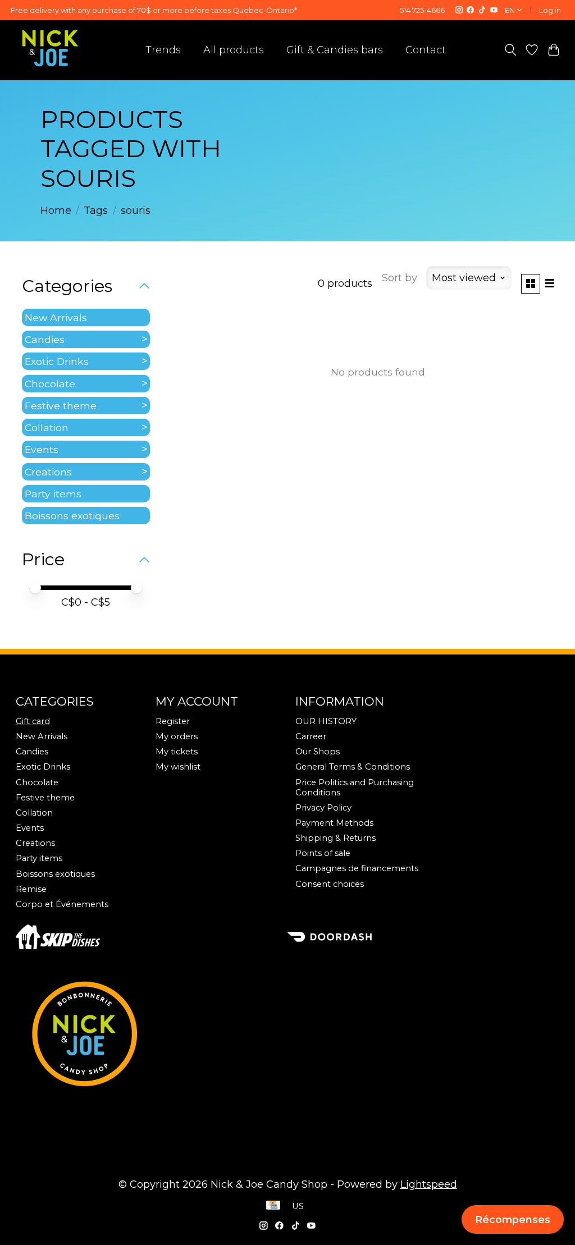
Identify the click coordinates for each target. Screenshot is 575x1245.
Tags (96, 210)
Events (41, 449)
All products (233, 50)
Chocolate (50, 384)
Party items (53, 494)
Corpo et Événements (62, 904)
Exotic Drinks (57, 361)
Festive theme (61, 405)
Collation (47, 427)
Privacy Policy (323, 808)
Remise (31, 889)
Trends (163, 50)
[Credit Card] (273, 1206)
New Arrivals (56, 317)
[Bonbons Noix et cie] (288, 1033)
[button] (513, 1219)
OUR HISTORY (326, 721)
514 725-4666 (422, 10)
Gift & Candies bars (334, 50)
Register (173, 721)
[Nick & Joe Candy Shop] (50, 48)
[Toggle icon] (510, 50)
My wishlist (178, 767)
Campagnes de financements (356, 868)
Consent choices (329, 884)
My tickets (177, 752)
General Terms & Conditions (352, 767)
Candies (45, 339)
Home (55, 210)
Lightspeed (428, 1184)
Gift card (33, 721)
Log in (550, 10)
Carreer (310, 736)
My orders (177, 736)
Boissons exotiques (72, 515)
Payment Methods (334, 823)
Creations (48, 472)
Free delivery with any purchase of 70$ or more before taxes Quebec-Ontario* (154, 10)
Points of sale (322, 853)
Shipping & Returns (335, 838)
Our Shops (317, 752)
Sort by (399, 278)
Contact (425, 50)
